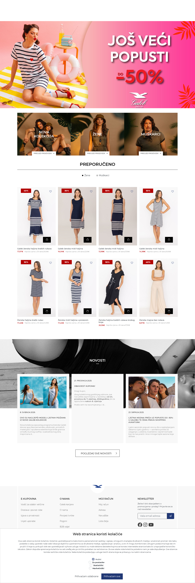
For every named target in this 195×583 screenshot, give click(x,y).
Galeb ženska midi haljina (70, 249)
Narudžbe (103, 515)
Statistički (98, 565)
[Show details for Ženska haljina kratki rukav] (36, 287)
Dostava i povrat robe (31, 510)
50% (107, 190)
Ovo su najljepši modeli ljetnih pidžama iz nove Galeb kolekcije (43, 419)
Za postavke (98, 562)
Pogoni (63, 521)
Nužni (98, 559)
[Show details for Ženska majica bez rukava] (158, 287)
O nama (64, 510)
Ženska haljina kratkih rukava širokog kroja (117, 321)
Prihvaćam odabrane (86, 576)
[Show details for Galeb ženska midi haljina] (77, 216)
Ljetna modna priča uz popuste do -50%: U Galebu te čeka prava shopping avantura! (150, 420)
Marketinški (98, 568)
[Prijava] (170, 516)
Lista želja (103, 521)
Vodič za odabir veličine (32, 504)
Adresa (102, 510)
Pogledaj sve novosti (96, 453)
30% (67, 190)
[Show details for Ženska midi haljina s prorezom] (77, 287)
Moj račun (104, 504)
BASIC (97, 70)
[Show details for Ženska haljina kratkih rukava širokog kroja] (118, 287)
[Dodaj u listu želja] (50, 191)
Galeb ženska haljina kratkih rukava (34, 249)
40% (26, 190)
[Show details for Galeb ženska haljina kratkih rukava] (36, 216)
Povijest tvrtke (67, 515)
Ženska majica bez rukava (151, 320)
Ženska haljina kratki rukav (30, 320)
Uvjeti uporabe (28, 521)
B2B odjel (65, 526)
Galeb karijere (67, 504)
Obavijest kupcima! (84, 386)
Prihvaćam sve (112, 576)
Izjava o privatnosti (30, 515)
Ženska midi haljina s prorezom (73, 320)
